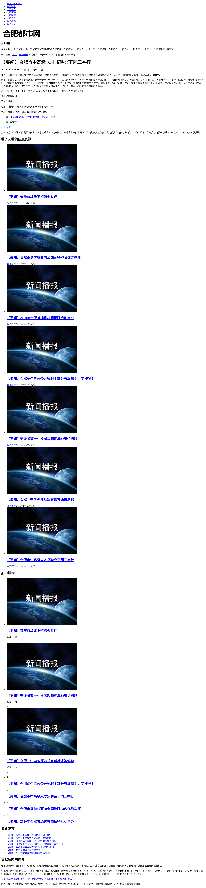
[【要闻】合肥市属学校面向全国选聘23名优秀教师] (42, 251)
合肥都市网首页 (14, 3)
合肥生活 (11, 24)
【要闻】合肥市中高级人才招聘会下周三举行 (40, 560)
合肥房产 (11, 9)
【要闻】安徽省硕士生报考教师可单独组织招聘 (42, 439)
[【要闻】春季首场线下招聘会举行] (42, 190)
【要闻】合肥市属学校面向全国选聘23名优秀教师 (44, 257)
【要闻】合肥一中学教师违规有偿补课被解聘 (32, 117)
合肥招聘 (11, 12)
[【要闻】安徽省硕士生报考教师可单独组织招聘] (42, 432)
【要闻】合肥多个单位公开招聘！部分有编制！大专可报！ (50, 378)
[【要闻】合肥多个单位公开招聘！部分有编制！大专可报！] (42, 372)
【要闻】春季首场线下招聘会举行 (32, 197)
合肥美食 (11, 18)
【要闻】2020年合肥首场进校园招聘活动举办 (40, 318)
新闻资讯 (11, 6)
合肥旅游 (11, 21)
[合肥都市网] (22, 38)
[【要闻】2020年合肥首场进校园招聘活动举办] (42, 311)
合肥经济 (11, 15)
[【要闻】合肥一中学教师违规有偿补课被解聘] (42, 493)
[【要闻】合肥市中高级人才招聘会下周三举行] (42, 553)
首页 (14, 54)
